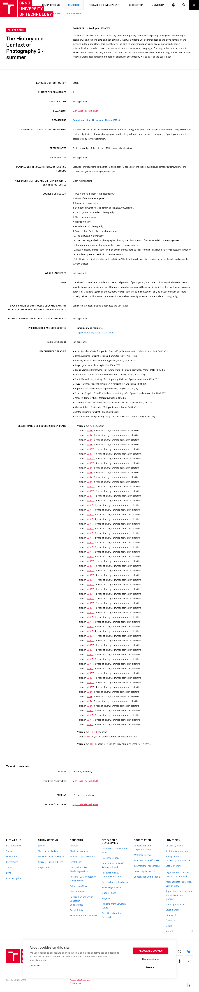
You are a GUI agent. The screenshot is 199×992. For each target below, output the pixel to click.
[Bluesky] (189, 952)
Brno (8, 872)
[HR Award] (189, 985)
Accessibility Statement (80, 980)
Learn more (35, 965)
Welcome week (78, 891)
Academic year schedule (82, 856)
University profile (174, 845)
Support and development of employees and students (179, 895)
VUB (92, 425)
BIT (88, 736)
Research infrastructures (115, 881)
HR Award (171, 915)
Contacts (170, 920)
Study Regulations (79, 871)
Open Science (109, 892)
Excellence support (111, 857)
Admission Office (79, 886)
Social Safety (76, 910)
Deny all (150, 967)
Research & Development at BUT (115, 850)
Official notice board (176, 876)
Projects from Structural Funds (114, 905)
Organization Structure (177, 872)
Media (169, 925)
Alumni (169, 931)
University (158, 5)
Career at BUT (173, 885)
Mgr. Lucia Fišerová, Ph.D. (85, 110)
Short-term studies (48, 851)
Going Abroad (77, 880)
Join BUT (42, 845)
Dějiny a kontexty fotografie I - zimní (95, 332)
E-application (44, 867)
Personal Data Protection (83, 876)
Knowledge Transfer (112, 887)
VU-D (89, 430)
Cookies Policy (76, 983)
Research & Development (104, 5)
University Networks (144, 871)
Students (74, 5)
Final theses (76, 861)
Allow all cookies (151, 951)
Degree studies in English (51, 856)
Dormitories (12, 856)
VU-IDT (90, 449)
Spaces (10, 851)
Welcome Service (143, 854)
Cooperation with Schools (147, 876)
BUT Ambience (13, 845)
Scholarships (76, 904)
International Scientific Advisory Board (113, 865)
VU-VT (90, 505)
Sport (9, 867)
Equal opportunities (176, 904)
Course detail (74, 13)
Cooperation (136, 5)
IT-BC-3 (93, 731)
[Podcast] (179, 961)
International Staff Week (146, 860)
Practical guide (13, 878)
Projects (106, 898)
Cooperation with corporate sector (142, 847)
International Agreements (147, 865)
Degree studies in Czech (50, 861)
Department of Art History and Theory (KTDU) (96, 120)
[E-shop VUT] (189, 961)
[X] (179, 952)
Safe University (173, 865)
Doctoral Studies (78, 867)
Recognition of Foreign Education (81, 898)
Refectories (12, 861)
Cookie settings (150, 959)
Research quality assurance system (111, 874)
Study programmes (80, 851)
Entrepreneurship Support (83, 915)
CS (194, 5)
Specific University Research (111, 915)
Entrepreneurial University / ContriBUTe (178, 858)
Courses (55, 13)
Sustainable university (177, 851)
